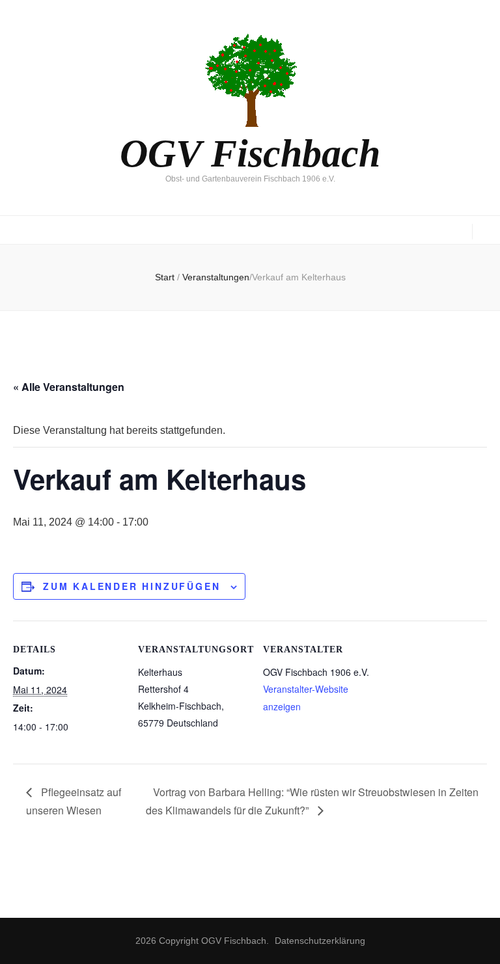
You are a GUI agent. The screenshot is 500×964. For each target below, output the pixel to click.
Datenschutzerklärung (320, 940)
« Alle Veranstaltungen (68, 386)
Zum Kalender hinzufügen (131, 586)
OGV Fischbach (250, 153)
